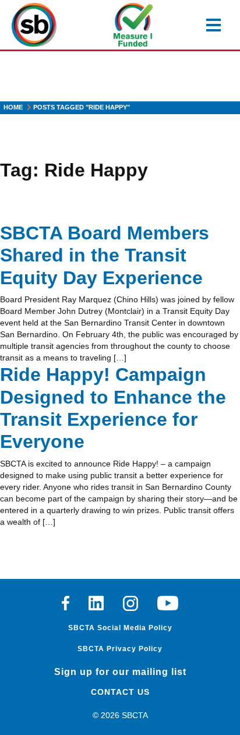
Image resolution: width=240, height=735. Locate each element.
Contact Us (120, 692)
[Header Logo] (34, 25)
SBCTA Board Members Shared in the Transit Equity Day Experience (104, 255)
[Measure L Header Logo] (133, 25)
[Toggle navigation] (213, 25)
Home (13, 107)
